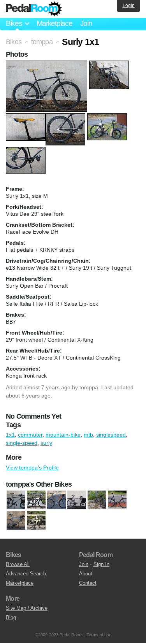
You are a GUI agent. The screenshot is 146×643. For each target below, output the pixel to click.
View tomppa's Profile (32, 467)
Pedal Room (34, 9)
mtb (88, 435)
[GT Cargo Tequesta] (77, 500)
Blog (11, 617)
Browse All (18, 564)
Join (86, 23)
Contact (88, 583)
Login (129, 5)
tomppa (88, 387)
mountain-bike (63, 435)
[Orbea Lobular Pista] (56, 500)
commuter (30, 435)
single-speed (21, 443)
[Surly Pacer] (16, 520)
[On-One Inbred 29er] (97, 500)
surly (46, 443)
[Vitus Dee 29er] (36, 520)
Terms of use (98, 634)
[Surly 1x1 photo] (47, 64)
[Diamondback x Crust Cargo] (16, 500)
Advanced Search (26, 574)
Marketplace (54, 23)
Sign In (101, 564)
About (85, 574)
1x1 (10, 435)
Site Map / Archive (26, 608)
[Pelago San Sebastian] (117, 500)
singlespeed (111, 435)
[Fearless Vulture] (36, 500)
